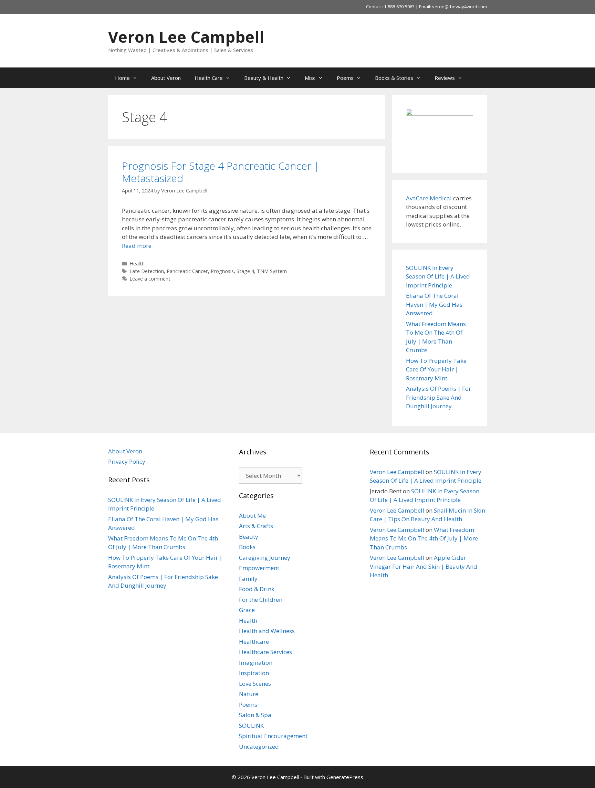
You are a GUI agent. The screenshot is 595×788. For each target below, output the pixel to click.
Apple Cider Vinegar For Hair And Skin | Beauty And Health (423, 566)
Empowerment (259, 568)
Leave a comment (149, 278)
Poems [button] (345, 77)
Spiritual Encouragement (273, 736)
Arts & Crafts (256, 526)
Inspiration (254, 673)
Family (248, 578)
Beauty (248, 536)
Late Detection (146, 271)
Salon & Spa (255, 715)
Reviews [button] (445, 77)
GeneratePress (344, 777)
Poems (248, 704)
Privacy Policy (126, 461)
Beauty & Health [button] (263, 77)
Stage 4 (245, 271)
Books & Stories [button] (394, 77)
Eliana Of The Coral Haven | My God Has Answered (434, 304)
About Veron (166, 77)
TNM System (272, 271)
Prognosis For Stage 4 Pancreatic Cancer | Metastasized (221, 172)
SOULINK (251, 725)
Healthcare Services (265, 652)
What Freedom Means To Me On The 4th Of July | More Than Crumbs (424, 538)
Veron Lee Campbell (186, 36)
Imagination (255, 662)
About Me (252, 515)
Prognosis (222, 271)
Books (247, 547)
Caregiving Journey (264, 557)
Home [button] (122, 77)
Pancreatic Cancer (187, 271)
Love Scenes (255, 683)
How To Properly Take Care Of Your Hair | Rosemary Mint (436, 369)
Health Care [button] (209, 77)
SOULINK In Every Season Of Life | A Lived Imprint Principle (438, 276)
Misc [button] (310, 77)
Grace (247, 610)
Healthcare (254, 641)
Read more (137, 246)
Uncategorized (259, 746)
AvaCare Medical (429, 198)
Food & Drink (256, 589)
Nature (248, 694)
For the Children (260, 599)
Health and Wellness (267, 631)
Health (137, 263)
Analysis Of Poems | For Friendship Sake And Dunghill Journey (438, 397)
